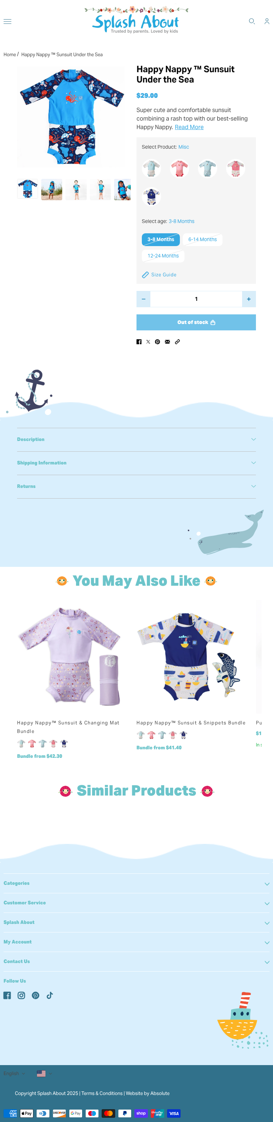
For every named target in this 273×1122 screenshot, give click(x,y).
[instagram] (21, 995)
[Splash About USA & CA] (136, 21)
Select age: (168, 221)
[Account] (267, 21)
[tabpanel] (136, 439)
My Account (18, 942)
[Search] (252, 21)
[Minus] (143, 299)
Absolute (160, 1093)
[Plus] (249, 299)
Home (10, 55)
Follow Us (15, 981)
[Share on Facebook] (139, 342)
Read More (189, 127)
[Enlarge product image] (71, 117)
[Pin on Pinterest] (157, 342)
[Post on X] (148, 342)
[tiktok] (49, 995)
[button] (177, 342)
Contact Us (17, 961)
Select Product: (165, 147)
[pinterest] (35, 995)
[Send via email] (167, 342)
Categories (17, 883)
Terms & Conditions (102, 1093)
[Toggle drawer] (7, 21)
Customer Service (25, 903)
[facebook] (7, 995)
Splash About (19, 922)
